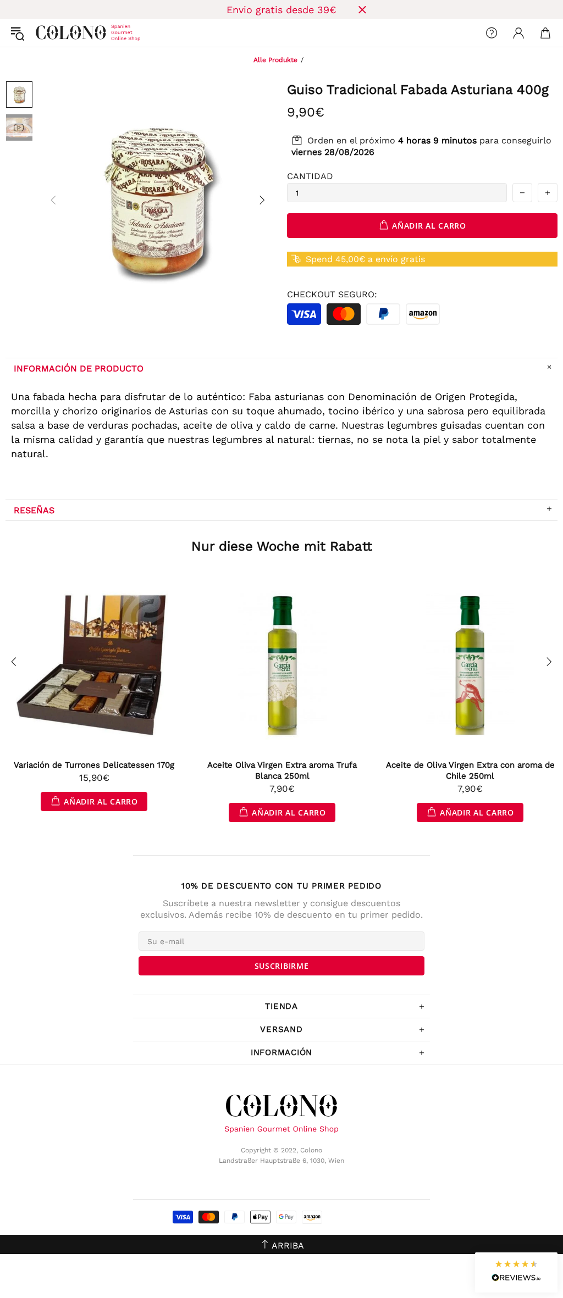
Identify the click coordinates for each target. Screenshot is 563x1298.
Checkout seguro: (332, 294)
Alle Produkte (275, 60)
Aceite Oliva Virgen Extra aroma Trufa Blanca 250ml (282, 770)
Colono (44, 33)
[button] (516, 1272)
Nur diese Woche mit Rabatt (281, 546)
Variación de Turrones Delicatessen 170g (94, 765)
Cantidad (310, 176)
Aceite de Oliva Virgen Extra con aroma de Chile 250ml (470, 770)
